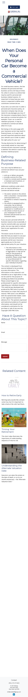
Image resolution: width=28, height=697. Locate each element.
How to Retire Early (12, 395)
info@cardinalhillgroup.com (14, 692)
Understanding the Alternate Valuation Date (12, 468)
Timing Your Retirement (8, 430)
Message (4, 342)
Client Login (15, 7)
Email (3, 332)
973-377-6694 (15, 683)
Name (3, 322)
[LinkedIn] (14, 694)
